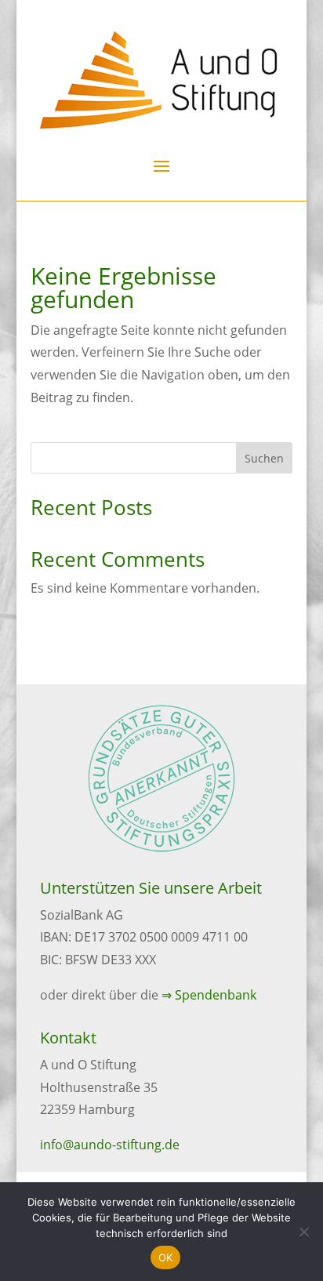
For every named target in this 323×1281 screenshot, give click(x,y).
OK (165, 1257)
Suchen (264, 458)
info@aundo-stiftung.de (110, 1144)
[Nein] (303, 1231)
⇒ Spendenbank (209, 994)
